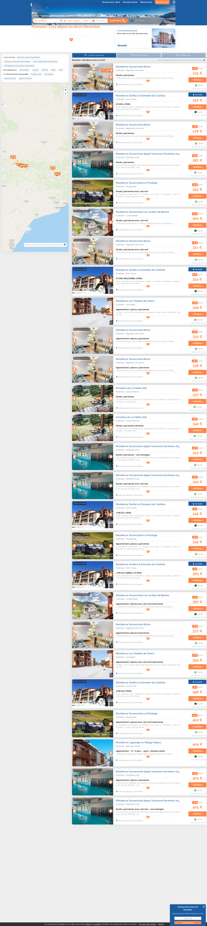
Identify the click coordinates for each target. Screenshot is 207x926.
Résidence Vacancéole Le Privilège (136, 182)
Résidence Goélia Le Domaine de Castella (140, 95)
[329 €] (15, 159)
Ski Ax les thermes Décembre (17, 62)
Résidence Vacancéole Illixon (133, 66)
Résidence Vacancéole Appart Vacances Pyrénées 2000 (148, 153)
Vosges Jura (36, 74)
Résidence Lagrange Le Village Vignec (138, 742)
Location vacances (41, 15)
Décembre (24, 70)
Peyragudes (131, 186)
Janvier (35, 70)
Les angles (130, 304)
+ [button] (65, 89)
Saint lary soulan (133, 746)
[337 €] (55, 170)
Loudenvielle (132, 215)
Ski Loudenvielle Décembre (45, 62)
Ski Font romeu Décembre (28, 57)
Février (45, 70)
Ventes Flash (162, 2)
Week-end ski (146, 2)
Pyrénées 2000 (132, 157)
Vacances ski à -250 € (111, 2)
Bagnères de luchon (135, 70)
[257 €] (59, 176)
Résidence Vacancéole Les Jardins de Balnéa (142, 211)
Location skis (71, 15)
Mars (53, 70)
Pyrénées (120, 70)
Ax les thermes (132, 392)
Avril (60, 70)
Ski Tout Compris (57, 15)
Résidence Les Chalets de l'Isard (135, 300)
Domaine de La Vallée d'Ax (131, 388)
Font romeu (131, 99)
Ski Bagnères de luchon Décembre (19, 66)
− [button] (65, 93)
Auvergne (49, 74)
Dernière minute (130, 2)
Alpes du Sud (10, 78)
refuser (88, 924)
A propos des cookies (147, 924)
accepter (97, 924)
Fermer (161, 924)
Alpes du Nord (25, 78)
